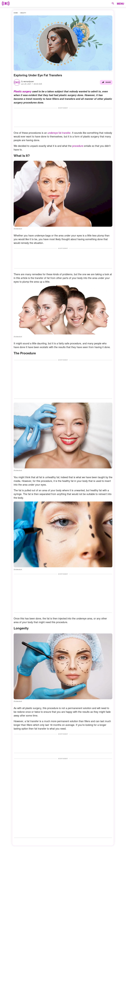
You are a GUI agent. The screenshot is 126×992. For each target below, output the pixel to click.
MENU (120, 3)
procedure (77, 146)
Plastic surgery (22, 91)
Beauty (23, 12)
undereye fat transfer (59, 132)
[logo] (5, 3)
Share (108, 82)
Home (16, 12)
